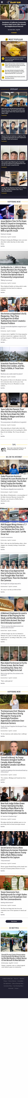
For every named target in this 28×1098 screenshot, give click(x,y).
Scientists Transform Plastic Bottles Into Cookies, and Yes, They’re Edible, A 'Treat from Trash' (13, 367)
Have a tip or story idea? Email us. (15, 448)
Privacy (5, 981)
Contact (16, 988)
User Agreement (7, 983)
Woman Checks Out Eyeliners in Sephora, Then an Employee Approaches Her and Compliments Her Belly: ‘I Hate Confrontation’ (13, 137)
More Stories (14, 921)
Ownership (10, 988)
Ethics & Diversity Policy (17, 983)
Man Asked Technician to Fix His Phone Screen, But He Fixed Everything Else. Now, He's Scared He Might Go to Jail (14, 666)
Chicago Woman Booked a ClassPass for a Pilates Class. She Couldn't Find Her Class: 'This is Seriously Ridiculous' (13, 189)
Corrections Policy (8, 985)
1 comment (14, 730)
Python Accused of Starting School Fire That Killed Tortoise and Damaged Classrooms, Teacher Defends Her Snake (15, 59)
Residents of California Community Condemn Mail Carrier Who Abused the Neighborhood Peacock (14, 24)
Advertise (22, 978)
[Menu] (2, 2)
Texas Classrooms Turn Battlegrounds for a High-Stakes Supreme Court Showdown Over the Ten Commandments (14, 896)
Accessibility (20, 981)
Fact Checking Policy (18, 985)
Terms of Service (12, 981)
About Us (16, 978)
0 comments (14, 32)
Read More (3, 246)
